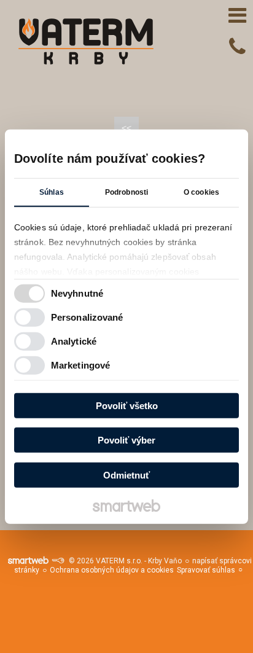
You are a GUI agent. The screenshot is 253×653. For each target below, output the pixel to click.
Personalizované (87, 317)
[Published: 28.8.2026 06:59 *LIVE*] (58, 561)
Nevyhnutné (77, 293)
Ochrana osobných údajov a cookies (112, 570)
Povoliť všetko (127, 405)
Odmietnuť (126, 474)
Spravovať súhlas (206, 570)
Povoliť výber (126, 440)
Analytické (73, 341)
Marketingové (80, 365)
